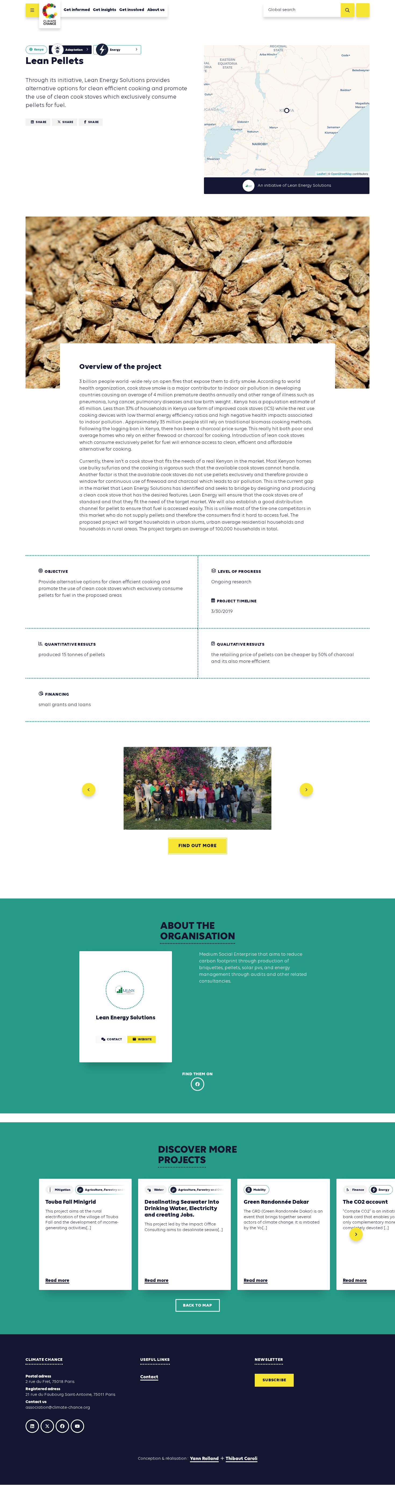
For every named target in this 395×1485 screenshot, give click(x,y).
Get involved (131, 10)
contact (114, 1040)
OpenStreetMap (341, 173)
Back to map (197, 1305)
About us (155, 10)
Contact (149, 1377)
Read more (57, 1281)
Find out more (197, 846)
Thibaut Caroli (241, 1459)
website (145, 1040)
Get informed (77, 10)
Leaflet (321, 173)
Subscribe (274, 1380)
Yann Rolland (204, 1459)
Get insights (104, 10)
